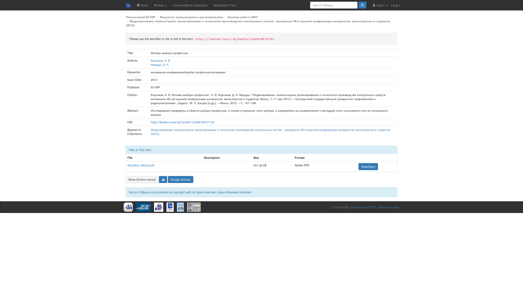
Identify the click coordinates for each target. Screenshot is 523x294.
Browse (159, 5)
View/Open (368, 167)
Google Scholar (181, 179)
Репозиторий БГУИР (140, 17)
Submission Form (224, 5)
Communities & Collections (190, 5)
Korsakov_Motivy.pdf (140, 165)
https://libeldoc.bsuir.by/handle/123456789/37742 (182, 122)
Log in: (380, 5)
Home (144, 5)
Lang (394, 5)
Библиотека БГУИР (362, 207)
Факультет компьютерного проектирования (191, 17)
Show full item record (141, 179)
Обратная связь (388, 207)
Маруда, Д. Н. (160, 64)
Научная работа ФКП (243, 17)
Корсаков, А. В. (161, 60)
